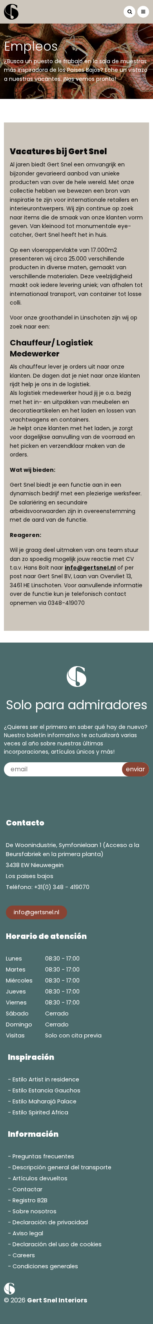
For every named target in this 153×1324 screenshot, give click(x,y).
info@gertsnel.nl (90, 568)
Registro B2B (30, 1200)
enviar (135, 769)
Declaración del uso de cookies (57, 1244)
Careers (24, 1255)
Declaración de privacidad (50, 1222)
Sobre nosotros (34, 1211)
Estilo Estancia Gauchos (46, 1090)
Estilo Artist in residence (46, 1079)
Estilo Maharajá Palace (44, 1101)
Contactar (27, 1189)
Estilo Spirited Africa (40, 1112)
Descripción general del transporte (62, 1167)
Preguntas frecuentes (43, 1156)
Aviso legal (28, 1233)
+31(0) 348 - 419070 (61, 887)
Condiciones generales (45, 1266)
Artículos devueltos (40, 1178)
